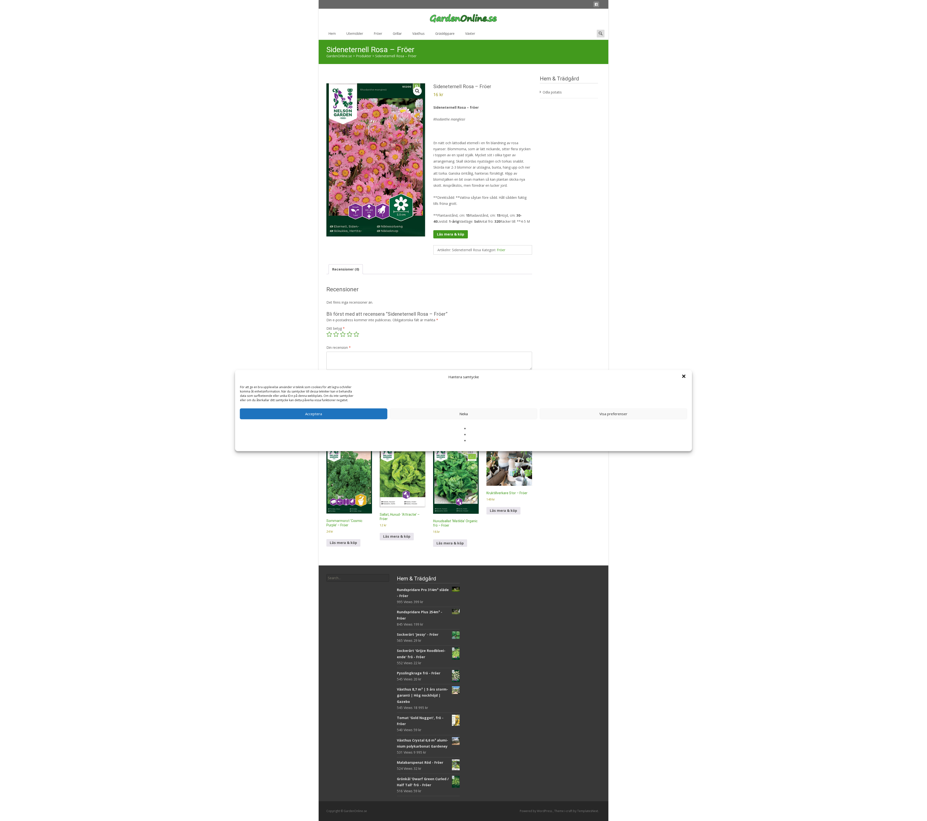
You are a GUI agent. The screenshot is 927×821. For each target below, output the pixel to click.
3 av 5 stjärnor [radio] (343, 334)
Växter (470, 33)
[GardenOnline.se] (463, 18)
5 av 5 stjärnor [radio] (356, 334)
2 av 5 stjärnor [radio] (336, 334)
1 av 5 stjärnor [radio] (329, 334)
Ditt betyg (335, 328)
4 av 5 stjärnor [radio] (349, 334)
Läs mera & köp (450, 234)
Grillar (397, 33)
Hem (332, 33)
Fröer (378, 33)
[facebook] (596, 5)
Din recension (338, 347)
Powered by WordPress (536, 811)
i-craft (568, 811)
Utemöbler (354, 33)
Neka (463, 413)
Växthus (418, 33)
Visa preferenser (613, 413)
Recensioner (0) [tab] (345, 269)
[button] (684, 377)
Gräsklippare (445, 33)
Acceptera (313, 413)
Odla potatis (552, 92)
